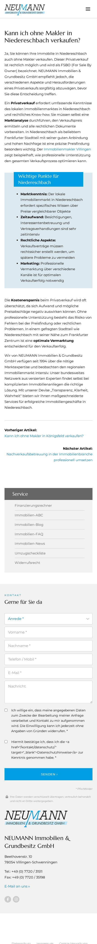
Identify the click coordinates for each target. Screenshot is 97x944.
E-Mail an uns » (17, 886)
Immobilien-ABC (29, 515)
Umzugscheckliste (30, 553)
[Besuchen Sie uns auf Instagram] (16, 899)
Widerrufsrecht (27, 563)
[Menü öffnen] (87, 9)
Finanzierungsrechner (33, 505)
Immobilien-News (30, 543)
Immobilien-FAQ (29, 534)
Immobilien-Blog (29, 524)
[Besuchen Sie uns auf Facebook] (8, 899)
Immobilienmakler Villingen (67, 149)
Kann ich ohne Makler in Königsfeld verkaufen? (44, 436)
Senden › (49, 774)
